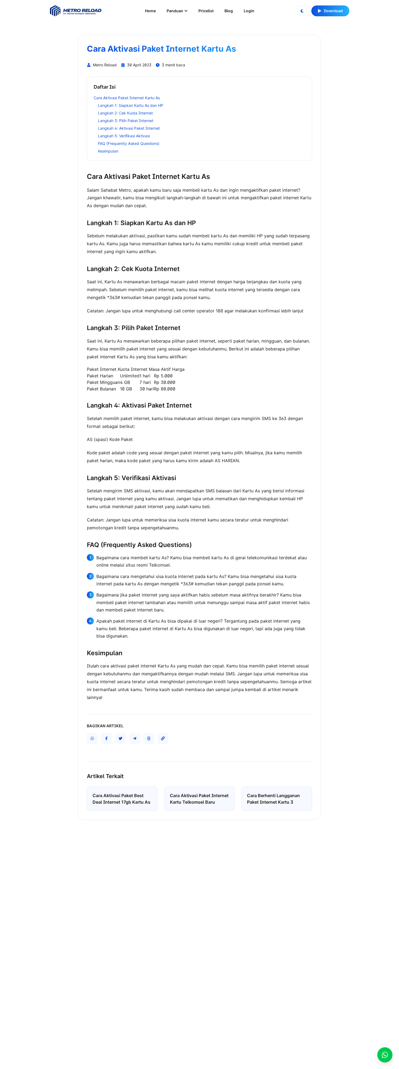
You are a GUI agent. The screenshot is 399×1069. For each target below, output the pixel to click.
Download (333, 10)
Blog (228, 10)
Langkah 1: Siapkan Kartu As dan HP (130, 105)
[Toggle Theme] (302, 11)
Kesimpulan (108, 151)
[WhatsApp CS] (384, 1054)
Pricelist (206, 10)
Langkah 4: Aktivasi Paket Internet (129, 128)
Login (249, 10)
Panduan (175, 10)
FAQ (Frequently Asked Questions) (128, 143)
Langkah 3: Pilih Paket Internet (125, 120)
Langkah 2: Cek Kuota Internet (125, 113)
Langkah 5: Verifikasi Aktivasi (124, 135)
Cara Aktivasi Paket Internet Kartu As (127, 97)
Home (150, 10)
